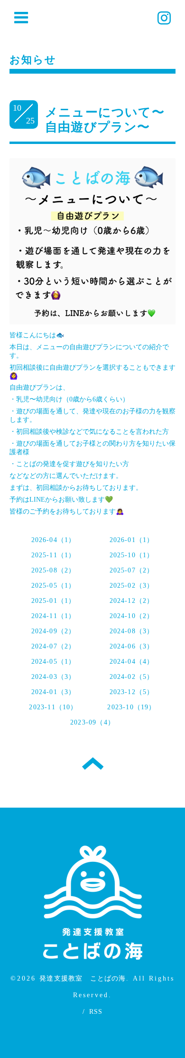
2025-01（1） (53, 600)
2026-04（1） (53, 539)
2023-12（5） (132, 692)
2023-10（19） (131, 707)
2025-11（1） (53, 555)
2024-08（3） (132, 631)
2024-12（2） (132, 600)
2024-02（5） (132, 676)
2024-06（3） (132, 646)
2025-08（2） (53, 570)
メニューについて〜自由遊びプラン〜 (105, 119)
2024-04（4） (132, 661)
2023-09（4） (92, 722)
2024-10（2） (132, 616)
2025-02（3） (132, 585)
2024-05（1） (53, 661)
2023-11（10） (53, 707)
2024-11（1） (53, 616)
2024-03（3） (53, 676)
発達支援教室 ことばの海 (82, 978)
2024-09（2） (53, 631)
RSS (96, 1011)
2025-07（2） (132, 570)
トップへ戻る (92, 763)
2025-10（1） (132, 555)
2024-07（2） (53, 646)
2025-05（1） (53, 585)
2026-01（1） (132, 539)
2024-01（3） (53, 692)
